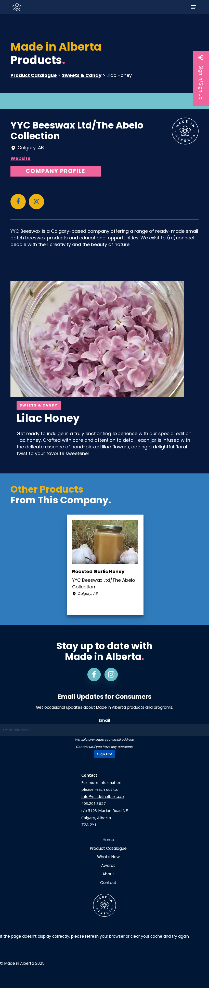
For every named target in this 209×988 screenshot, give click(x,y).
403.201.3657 (93, 803)
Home (108, 839)
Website (20, 158)
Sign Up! (104, 754)
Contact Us (84, 747)
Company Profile (55, 171)
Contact (108, 882)
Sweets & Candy (81, 75)
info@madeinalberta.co (102, 796)
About (108, 874)
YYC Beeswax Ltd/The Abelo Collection (76, 131)
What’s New (108, 856)
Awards (108, 865)
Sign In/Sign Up (201, 82)
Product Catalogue (33, 75)
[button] (193, 7)
